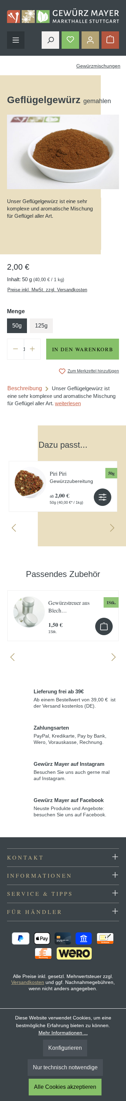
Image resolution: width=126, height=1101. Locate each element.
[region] (63, 483)
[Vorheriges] (13, 529)
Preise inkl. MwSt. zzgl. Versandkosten (47, 289)
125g (41, 326)
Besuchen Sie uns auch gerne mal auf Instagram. (72, 771)
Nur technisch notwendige (65, 1067)
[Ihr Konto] (90, 40)
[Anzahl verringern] (15, 349)
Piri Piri (71, 477)
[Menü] (15, 40)
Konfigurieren (65, 1048)
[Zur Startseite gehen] (63, 15)
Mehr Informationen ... (63, 1032)
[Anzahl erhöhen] (32, 349)
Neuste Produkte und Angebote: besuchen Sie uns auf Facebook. (70, 807)
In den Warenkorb (82, 349)
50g (17, 326)
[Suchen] (50, 40)
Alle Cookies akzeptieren (65, 1087)
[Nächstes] (112, 529)
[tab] (63, 395)
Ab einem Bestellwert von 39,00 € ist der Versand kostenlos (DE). (74, 698)
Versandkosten (27, 982)
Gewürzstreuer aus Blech (69, 606)
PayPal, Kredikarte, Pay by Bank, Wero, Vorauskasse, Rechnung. (70, 735)
